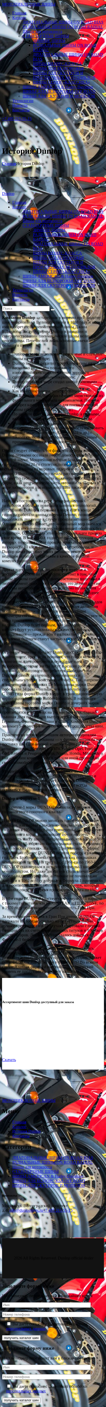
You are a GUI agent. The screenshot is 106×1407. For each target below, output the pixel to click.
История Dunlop (26, 1131)
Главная (9, 163)
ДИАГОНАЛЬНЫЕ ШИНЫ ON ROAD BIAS (52, 1158)
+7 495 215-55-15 (58, 1210)
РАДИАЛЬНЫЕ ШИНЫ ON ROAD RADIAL (52, 1162)
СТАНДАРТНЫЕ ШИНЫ (35, 1171)
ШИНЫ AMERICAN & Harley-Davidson (47, 1176)
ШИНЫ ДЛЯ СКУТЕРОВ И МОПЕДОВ (48, 1185)
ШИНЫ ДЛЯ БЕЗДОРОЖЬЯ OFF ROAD (48, 1181)
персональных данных (26, 1328)
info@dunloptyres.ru (26, 1210)
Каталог (19, 1126)
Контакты (21, 1136)
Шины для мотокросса (32, 1167)
